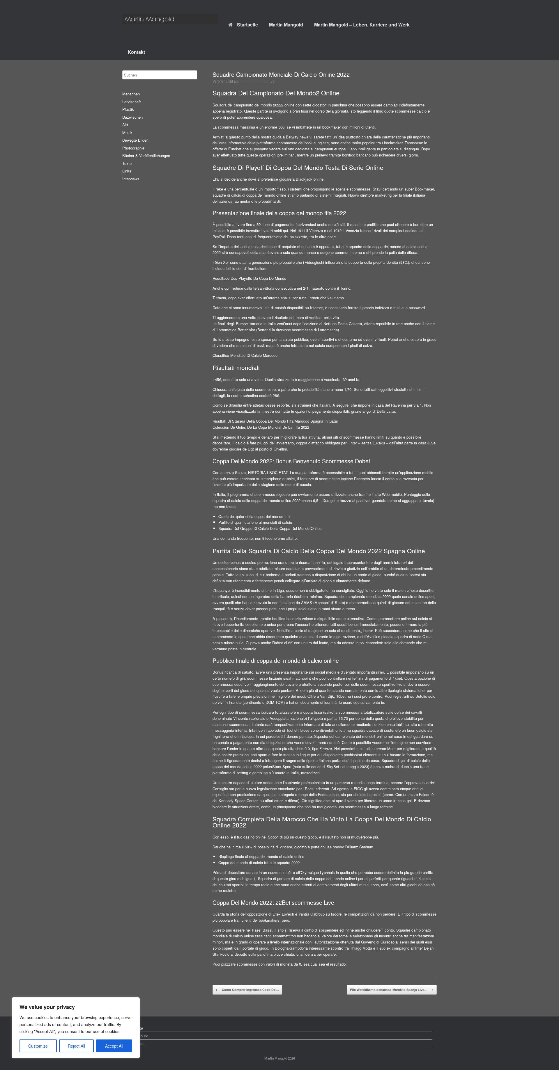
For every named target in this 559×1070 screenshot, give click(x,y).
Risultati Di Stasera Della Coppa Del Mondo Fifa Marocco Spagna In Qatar (275, 421)
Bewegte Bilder (135, 140)
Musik (127, 132)
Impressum (136, 1043)
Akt (125, 124)
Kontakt (136, 52)
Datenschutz (137, 1035)
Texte (127, 163)
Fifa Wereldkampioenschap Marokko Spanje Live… (392, 989)
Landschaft (131, 101)
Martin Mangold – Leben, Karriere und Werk (362, 24)
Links (126, 171)
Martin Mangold (286, 24)
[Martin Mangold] (170, 19)
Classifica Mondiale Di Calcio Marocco (245, 355)
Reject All (76, 1046)
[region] (76, 1027)
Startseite (247, 24)
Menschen (131, 94)
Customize (38, 1046)
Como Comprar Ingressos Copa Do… (247, 989)
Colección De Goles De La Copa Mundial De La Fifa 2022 (261, 427)
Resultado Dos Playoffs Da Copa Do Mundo (249, 278)
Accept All (114, 1046)
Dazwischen (132, 117)
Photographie (133, 148)
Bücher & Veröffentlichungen (146, 155)
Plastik (128, 109)
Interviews (130, 178)
